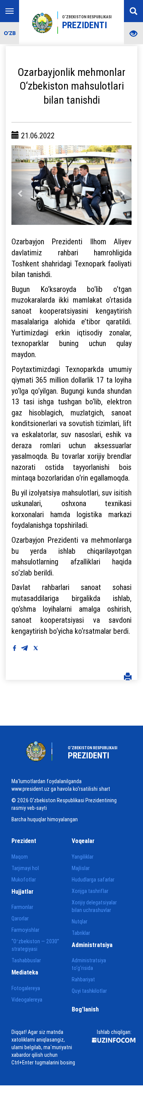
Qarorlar (20, 918)
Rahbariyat (83, 979)
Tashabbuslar (26, 960)
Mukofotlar (23, 879)
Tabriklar (81, 933)
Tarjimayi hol (25, 868)
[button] (20, 185)
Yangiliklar (82, 856)
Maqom (19, 856)
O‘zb (10, 33)
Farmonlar (22, 907)
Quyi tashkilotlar (89, 990)
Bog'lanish (85, 1009)
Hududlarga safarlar (93, 879)
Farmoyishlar (25, 929)
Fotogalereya (25, 988)
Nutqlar (79, 921)
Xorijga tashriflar (90, 891)
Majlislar (81, 868)
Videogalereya (26, 999)
